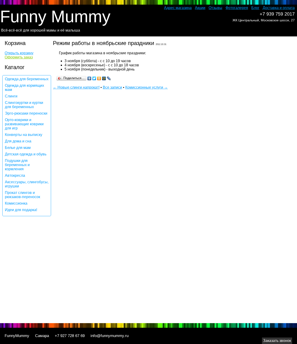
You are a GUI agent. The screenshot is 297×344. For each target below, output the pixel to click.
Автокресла (15, 175)
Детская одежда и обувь (25, 154)
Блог (255, 8)
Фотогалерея (237, 8)
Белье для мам (18, 148)
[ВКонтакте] (89, 78)
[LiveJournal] (109, 78)
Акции (200, 8)
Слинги (11, 96)
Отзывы (215, 8)
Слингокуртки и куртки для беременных (24, 105)
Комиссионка (16, 203)
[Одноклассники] (99, 78)
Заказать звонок (277, 341)
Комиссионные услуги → (146, 87)
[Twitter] (94, 78)
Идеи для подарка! (21, 210)
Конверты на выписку (23, 135)
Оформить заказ (19, 57)
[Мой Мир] (104, 78)
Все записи (112, 87)
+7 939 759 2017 (277, 13)
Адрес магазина (178, 8)
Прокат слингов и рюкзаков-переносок (22, 195)
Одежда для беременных (26, 79)
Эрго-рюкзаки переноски (26, 113)
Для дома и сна (18, 141)
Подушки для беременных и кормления (17, 165)
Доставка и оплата (279, 8)
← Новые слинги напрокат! (76, 87)
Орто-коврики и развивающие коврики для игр (24, 124)
